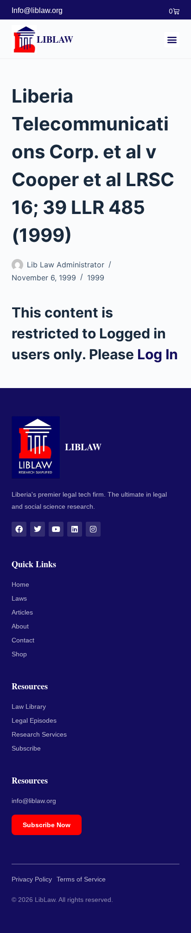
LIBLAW (55, 39)
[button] (171, 39)
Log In (157, 354)
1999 (95, 277)
